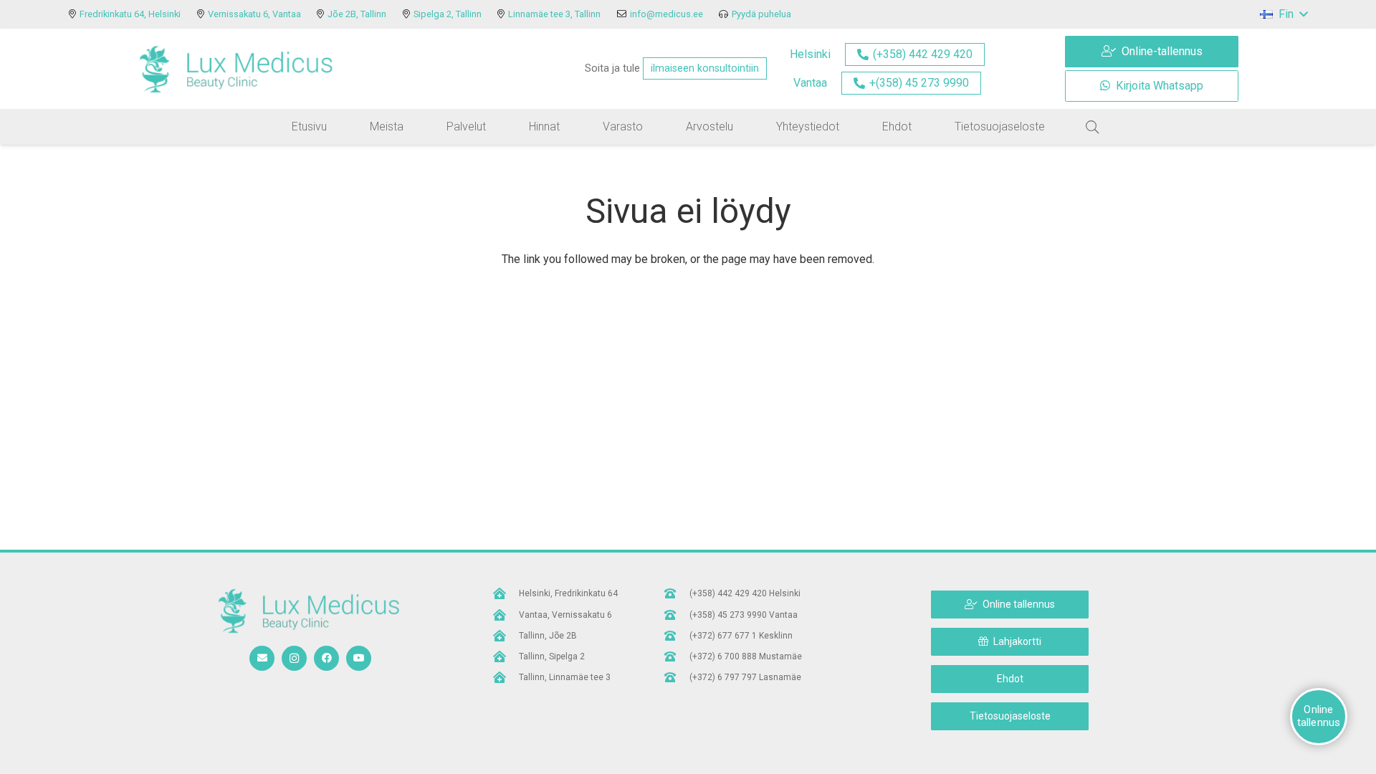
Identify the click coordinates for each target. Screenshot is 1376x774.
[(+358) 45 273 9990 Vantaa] (676, 615)
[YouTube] (358, 658)
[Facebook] (326, 658)
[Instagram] (294, 658)
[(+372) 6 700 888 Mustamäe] (676, 656)
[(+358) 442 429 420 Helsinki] (676, 593)
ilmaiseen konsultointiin (705, 68)
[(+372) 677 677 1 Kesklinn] (676, 635)
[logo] (236, 69)
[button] (1283, 14)
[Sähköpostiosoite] (261, 658)
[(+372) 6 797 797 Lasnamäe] (676, 677)
